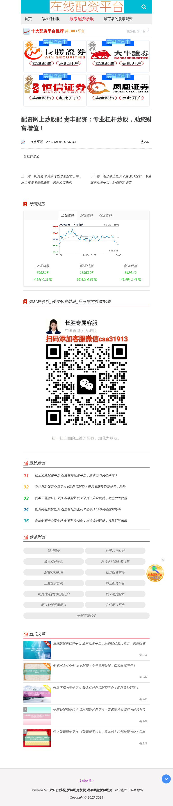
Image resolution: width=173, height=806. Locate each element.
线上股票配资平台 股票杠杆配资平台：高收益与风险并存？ (76, 475)
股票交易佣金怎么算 (115, 561)
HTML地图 (135, 790)
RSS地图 (120, 790)
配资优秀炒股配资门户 (53, 594)
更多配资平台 (136, 31)
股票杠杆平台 (53, 561)
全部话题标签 (86, 615)
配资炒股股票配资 (53, 605)
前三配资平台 (115, 583)
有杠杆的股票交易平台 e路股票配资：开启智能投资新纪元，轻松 (80, 486)
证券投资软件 (115, 572)
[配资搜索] (143, 7)
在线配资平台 (115, 605)
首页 (28, 18)
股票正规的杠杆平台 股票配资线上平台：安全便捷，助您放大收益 (81, 498)
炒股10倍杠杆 (115, 550)
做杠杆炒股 (51, 18)
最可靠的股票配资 (118, 18)
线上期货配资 (115, 594)
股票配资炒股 (82, 18)
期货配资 (53, 550)
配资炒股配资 (53, 572)
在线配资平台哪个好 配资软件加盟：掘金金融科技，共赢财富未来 (81, 520)
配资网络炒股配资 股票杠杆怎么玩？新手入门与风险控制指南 (78, 509)
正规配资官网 (53, 583)
